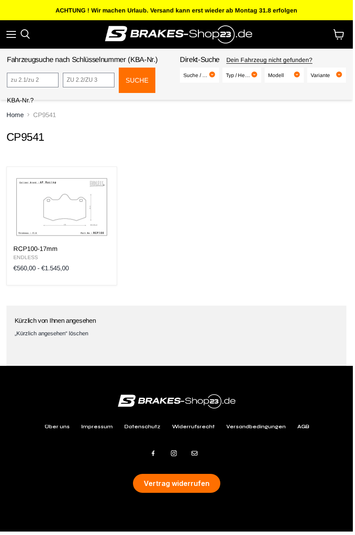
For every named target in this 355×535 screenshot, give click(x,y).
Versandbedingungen (256, 427)
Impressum (97, 427)
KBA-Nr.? (20, 100)
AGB (303, 427)
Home (15, 114)
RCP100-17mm (35, 248)
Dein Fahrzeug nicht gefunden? (269, 59)
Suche (137, 80)
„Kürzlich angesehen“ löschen (51, 333)
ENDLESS (25, 257)
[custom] (153, 453)
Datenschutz (142, 427)
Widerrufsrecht (193, 427)
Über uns (57, 427)
